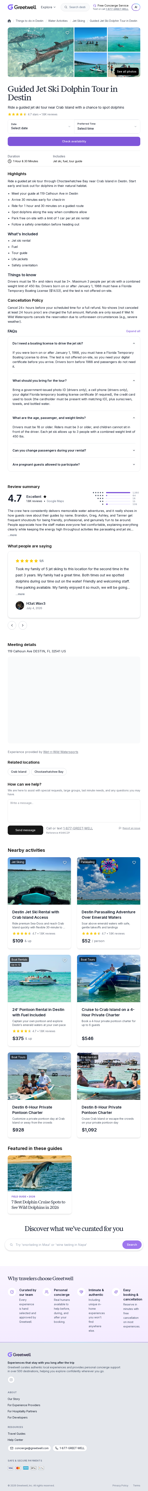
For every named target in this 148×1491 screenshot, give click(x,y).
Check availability (74, 141)
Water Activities (58, 20)
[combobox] (77, 7)
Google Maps (55, 501)
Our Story (14, 1399)
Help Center (15, 1439)
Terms (136, 1485)
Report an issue (131, 828)
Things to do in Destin (29, 20)
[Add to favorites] (67, 33)
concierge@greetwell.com (32, 1448)
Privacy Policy (120, 1485)
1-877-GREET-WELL (117, 9)
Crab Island (18, 771)
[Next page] (22, 625)
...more (12, 535)
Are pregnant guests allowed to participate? (46, 464)
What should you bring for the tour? (40, 380)
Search (132, 1244)
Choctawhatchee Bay (48, 771)
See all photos (126, 71)
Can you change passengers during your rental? (49, 450)
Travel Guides (16, 1433)
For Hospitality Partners (22, 1411)
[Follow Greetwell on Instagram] (11, 1379)
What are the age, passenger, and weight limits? (49, 418)
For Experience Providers (24, 1405)
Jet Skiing (78, 20)
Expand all (133, 331)
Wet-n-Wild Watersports (60, 752)
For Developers (18, 1417)
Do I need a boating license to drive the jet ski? (48, 343)
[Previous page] (12, 625)
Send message (25, 830)
